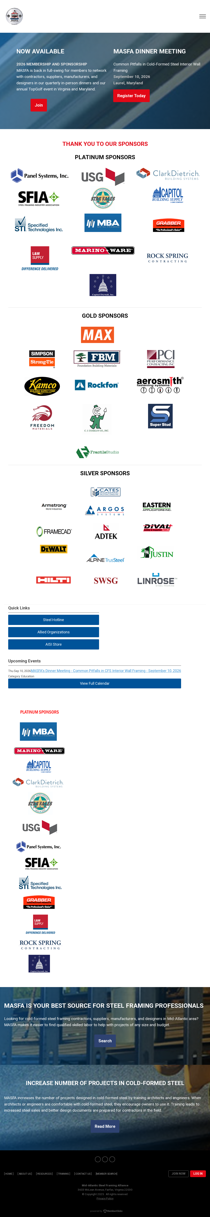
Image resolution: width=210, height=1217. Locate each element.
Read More (105, 1126)
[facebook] (98, 1159)
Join (39, 105)
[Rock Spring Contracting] (167, 269)
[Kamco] (42, 394)
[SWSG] (105, 589)
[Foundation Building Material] (97, 366)
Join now (178, 1173)
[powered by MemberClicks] (105, 1211)
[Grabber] (168, 235)
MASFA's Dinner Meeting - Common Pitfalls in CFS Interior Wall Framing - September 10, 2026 (106, 671)
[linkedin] (112, 1159)
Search (105, 1040)
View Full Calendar (95, 683)
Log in (198, 1173)
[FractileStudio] (97, 459)
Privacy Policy (105, 1198)
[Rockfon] (96, 392)
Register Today (131, 95)
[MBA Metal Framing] (102, 230)
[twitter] (105, 1159)
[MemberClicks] (14, 16)
